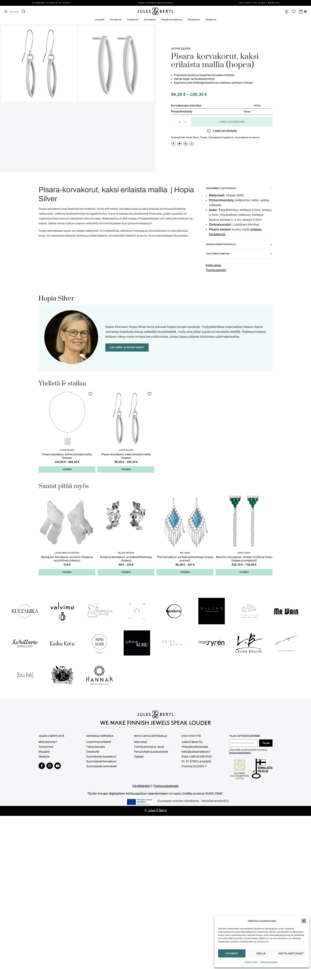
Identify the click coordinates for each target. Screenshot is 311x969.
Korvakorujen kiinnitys (186, 105)
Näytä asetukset (291, 953)
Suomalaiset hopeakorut (220, 137)
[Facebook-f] (42, 766)
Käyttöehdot (141, 786)
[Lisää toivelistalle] (91, 393)
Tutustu (67, 469)
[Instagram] (49, 766)
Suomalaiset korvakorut (247, 137)
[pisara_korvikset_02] (39, 63)
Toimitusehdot (216, 270)
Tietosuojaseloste (269, 962)
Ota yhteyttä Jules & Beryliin (259, 3)
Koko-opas (213, 265)
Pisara (203, 137)
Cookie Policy (251, 962)
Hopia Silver (181, 48)
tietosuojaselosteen (240, 752)
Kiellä (260, 953)
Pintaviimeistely (181, 111)
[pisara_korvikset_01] (116, 63)
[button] (304, 921)
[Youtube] (57, 766)
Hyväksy (232, 953)
